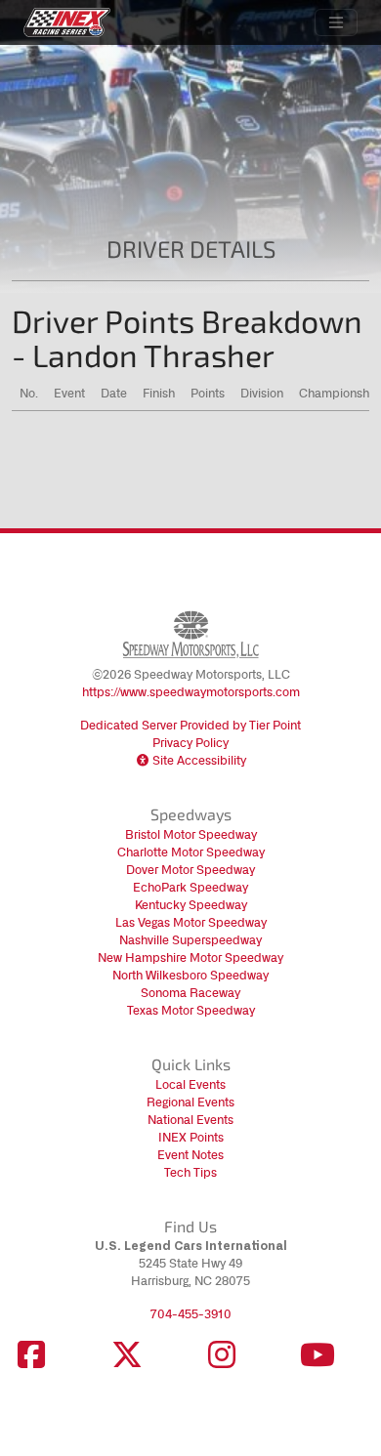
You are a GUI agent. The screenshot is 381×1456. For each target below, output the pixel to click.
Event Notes (190, 1154)
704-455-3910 (191, 1314)
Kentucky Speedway (191, 904)
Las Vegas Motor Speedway (191, 922)
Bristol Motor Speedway (191, 834)
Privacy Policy (190, 742)
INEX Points (191, 1137)
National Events (190, 1119)
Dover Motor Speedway (190, 869)
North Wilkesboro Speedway (190, 975)
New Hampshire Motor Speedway (190, 957)
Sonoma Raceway (190, 992)
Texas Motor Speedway (191, 1010)
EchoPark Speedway (190, 887)
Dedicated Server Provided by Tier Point (190, 725)
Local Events (190, 1084)
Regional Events (190, 1102)
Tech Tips (190, 1172)
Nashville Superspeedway (190, 940)
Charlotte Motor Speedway (191, 852)
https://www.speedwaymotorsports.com (191, 692)
